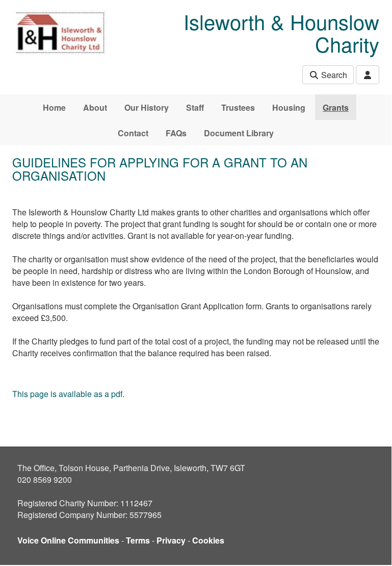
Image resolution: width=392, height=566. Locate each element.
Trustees (238, 107)
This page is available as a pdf (67, 394)
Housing (288, 107)
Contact (133, 133)
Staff (195, 107)
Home (54, 107)
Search (333, 75)
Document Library (239, 133)
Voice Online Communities (68, 540)
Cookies (208, 540)
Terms (138, 540)
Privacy (171, 540)
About (95, 107)
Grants (336, 107)
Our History (146, 107)
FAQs (176, 133)
